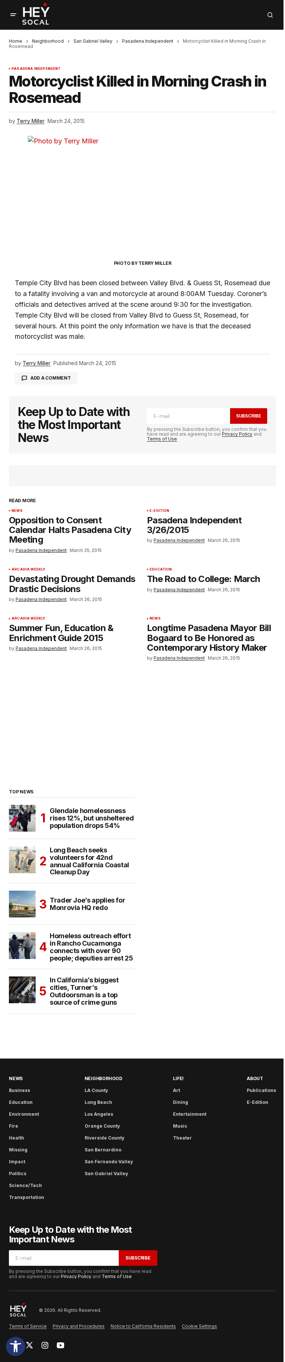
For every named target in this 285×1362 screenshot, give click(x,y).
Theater (182, 1138)
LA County (96, 1090)
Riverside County (104, 1138)
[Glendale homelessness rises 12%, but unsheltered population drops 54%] (22, 818)
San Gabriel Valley (92, 41)
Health (16, 1138)
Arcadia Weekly (29, 569)
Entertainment (189, 1114)
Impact (17, 1161)
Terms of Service (28, 1326)
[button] (15, 1346)
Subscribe (248, 416)
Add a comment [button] (50, 378)
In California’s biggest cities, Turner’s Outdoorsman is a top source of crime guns (84, 991)
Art (176, 1090)
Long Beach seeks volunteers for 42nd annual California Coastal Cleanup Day (89, 861)
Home (15, 41)
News (17, 511)
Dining (180, 1102)
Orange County (102, 1126)
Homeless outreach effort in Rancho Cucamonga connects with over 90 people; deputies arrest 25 (91, 947)
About (255, 1078)
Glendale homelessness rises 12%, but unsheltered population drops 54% (92, 818)
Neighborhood (48, 41)
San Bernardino (103, 1150)
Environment (24, 1114)
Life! (178, 1078)
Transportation (26, 1197)
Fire (13, 1126)
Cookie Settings (199, 1326)
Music (180, 1126)
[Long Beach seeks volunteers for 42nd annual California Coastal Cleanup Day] (22, 859)
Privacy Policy (237, 434)
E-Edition (160, 511)
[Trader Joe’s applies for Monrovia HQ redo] (22, 904)
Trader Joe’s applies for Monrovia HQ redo (87, 903)
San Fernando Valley (109, 1161)
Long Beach (98, 1102)
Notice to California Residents (143, 1326)
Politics (17, 1173)
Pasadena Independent (147, 41)
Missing (18, 1150)
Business (19, 1090)
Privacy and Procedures (79, 1326)
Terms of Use (162, 439)
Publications (261, 1090)
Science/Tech (25, 1185)
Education (161, 569)
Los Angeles (99, 1114)
